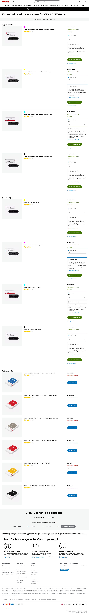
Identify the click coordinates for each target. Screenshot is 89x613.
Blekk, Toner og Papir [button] (17, 5)
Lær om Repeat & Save (72, 55)
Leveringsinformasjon (6, 567)
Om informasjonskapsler (31, 599)
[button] (56, 522)
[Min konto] (79, 2)
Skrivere (32, 576)
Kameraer (33, 567)
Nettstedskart (19, 582)
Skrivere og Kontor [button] (28, 5)
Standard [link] (45, 19)
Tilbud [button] (82, 5)
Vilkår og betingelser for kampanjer (21, 574)
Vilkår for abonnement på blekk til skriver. (23, 577)
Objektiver (33, 570)
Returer (3, 570)
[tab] (38, 517)
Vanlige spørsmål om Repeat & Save (8, 575)
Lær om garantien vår (37, 557)
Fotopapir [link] (52, 19)
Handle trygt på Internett (21, 571)
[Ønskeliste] (83, 2)
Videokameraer (34, 579)
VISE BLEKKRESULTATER (69, 526)
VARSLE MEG (73, 382)
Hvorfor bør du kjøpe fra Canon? (21, 566)
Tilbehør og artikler (34, 581)
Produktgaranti (20, 569)
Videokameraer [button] (44, 5)
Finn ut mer (7, 557)
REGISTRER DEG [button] (64, 569)
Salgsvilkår (4, 599)
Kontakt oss (4, 565)
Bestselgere (33, 583)
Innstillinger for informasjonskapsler (47, 599)
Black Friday (33, 565)
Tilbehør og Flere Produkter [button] (56, 5)
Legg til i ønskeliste (72, 63)
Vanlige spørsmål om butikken (8, 572)
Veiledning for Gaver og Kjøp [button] (72, 5)
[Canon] (5, 1)
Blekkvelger (33, 574)
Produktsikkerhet (20, 580)
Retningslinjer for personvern (16, 599)
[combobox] (47, 1)
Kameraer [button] (7, 5)
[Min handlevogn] (86, 2)
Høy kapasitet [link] (37, 19)
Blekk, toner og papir (35, 572)
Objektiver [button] (36, 5)
